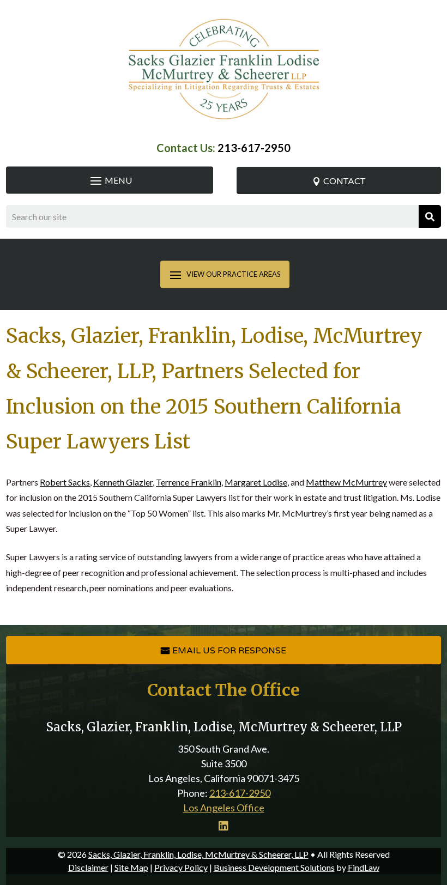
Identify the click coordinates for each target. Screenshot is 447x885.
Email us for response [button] (229, 650)
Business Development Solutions (274, 867)
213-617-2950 (254, 147)
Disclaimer (88, 867)
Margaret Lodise (256, 482)
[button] (109, 180)
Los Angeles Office (223, 808)
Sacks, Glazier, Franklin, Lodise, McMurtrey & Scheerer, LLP (198, 854)
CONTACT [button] (344, 181)
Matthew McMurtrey (346, 482)
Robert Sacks (65, 482)
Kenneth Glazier (123, 482)
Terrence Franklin (188, 482)
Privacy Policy (181, 867)
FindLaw (363, 867)
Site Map (131, 867)
